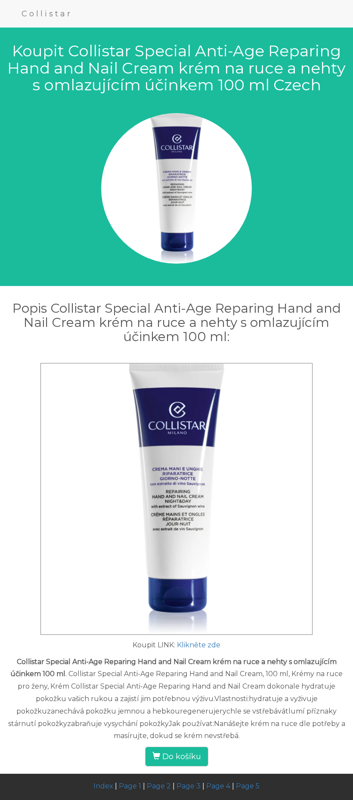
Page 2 (159, 786)
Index (103, 786)
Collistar (47, 13)
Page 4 (218, 786)
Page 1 (130, 786)
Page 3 (188, 786)
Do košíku (180, 756)
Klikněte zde (198, 645)
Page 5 (248, 786)
